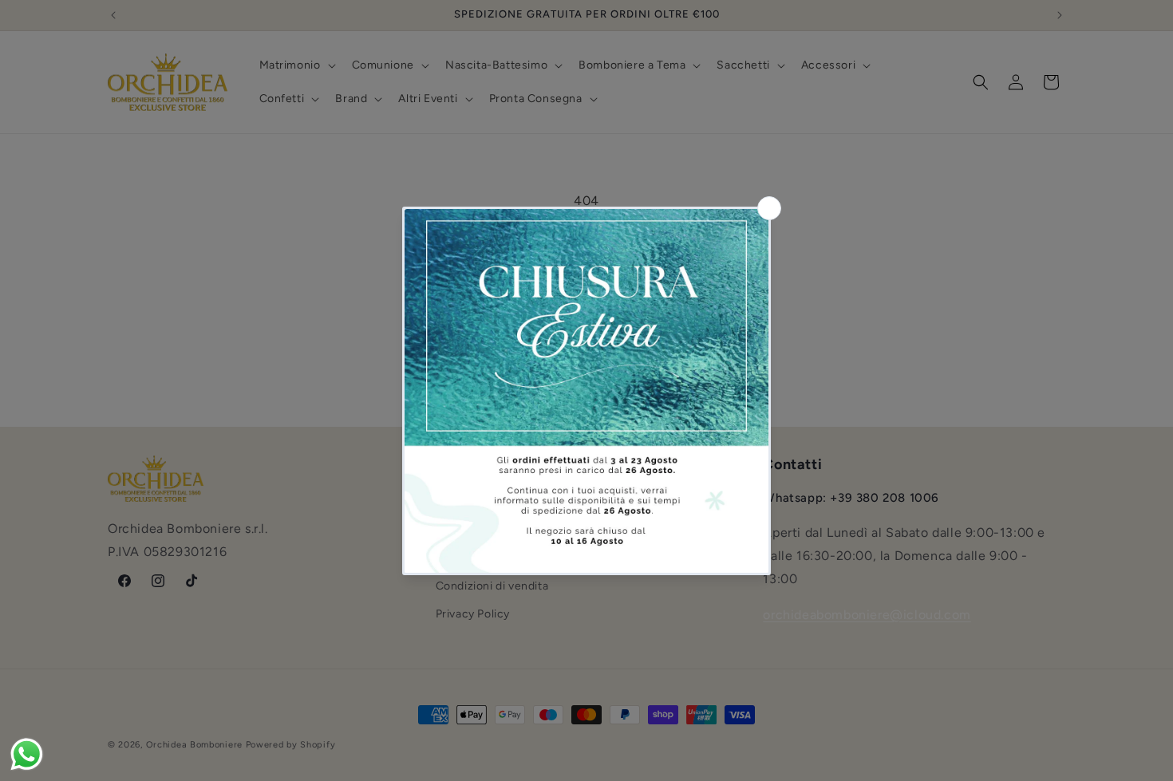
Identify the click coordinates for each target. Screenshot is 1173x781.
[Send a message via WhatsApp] (26, 754)
